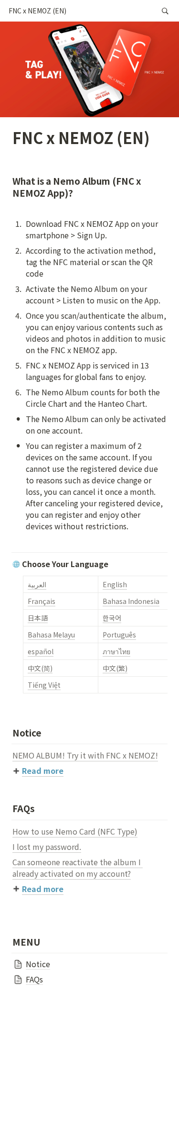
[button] (37, 11)
